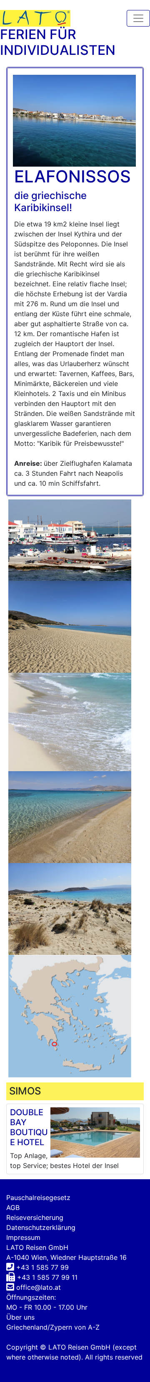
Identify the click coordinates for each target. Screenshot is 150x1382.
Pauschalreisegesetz (38, 1197)
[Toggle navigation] (138, 18)
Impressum (23, 1237)
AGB (13, 1207)
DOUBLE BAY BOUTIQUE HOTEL (29, 1127)
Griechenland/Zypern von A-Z (53, 1327)
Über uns (20, 1317)
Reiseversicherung (34, 1217)
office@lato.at (38, 1287)
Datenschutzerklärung (40, 1227)
